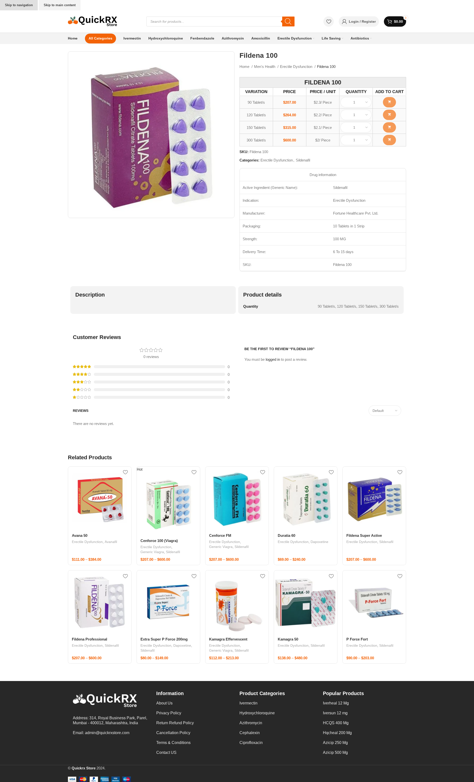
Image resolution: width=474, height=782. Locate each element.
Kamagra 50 (288, 639)
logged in (273, 359)
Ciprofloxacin (251, 743)
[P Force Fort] (374, 602)
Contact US (166, 752)
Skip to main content (60, 5)
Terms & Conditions (173, 743)
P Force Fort (357, 639)
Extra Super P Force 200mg (164, 639)
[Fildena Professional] (99, 602)
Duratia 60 (286, 535)
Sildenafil (303, 160)
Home (244, 66)
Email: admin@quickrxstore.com (101, 733)
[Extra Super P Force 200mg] (168, 602)
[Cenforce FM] (237, 498)
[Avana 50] (99, 498)
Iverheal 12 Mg (336, 703)
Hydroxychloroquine (257, 713)
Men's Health (265, 66)
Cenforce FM (220, 535)
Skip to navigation (19, 5)
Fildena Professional (89, 639)
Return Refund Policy (175, 723)
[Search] (288, 21)
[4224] (389, 102)
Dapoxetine (319, 542)
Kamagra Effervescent (228, 639)
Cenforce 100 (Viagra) (159, 541)
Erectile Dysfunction (296, 66)
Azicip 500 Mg (335, 752)
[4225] (389, 115)
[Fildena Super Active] (374, 498)
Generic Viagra (152, 552)
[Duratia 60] (305, 498)
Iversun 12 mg (335, 713)
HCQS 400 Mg (336, 723)
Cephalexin (249, 733)
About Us (164, 703)
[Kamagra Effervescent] (237, 602)
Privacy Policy (168, 713)
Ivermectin (248, 703)
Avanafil (111, 542)
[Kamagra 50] (305, 602)
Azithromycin (250, 723)
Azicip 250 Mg (335, 743)
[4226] (389, 127)
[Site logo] (92, 21)
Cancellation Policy (173, 733)
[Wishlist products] (328, 21)
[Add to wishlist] (125, 472)
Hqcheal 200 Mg (337, 733)
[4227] (389, 140)
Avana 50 (79, 535)
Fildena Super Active (364, 535)
